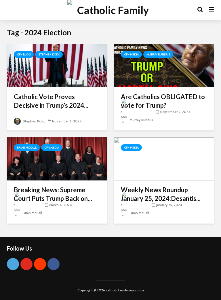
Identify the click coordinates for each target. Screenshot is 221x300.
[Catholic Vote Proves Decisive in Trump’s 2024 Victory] (57, 65)
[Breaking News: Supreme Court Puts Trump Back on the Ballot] (57, 158)
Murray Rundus (158, 54)
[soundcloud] (40, 264)
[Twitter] (13, 264)
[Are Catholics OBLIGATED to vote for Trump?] (164, 65)
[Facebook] (53, 264)
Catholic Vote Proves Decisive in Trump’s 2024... (51, 101)
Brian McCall (27, 147)
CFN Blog (24, 54)
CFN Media (131, 54)
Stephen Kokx (49, 54)
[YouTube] (26, 264)
